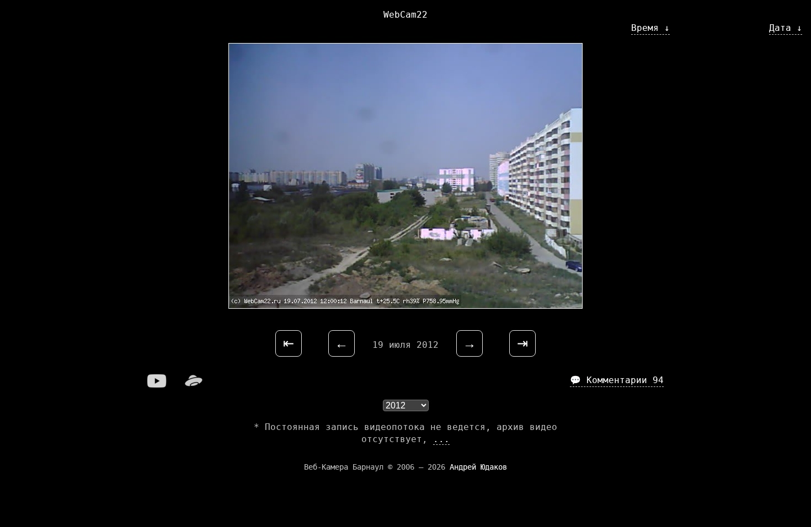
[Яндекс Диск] (193, 384)
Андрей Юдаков (478, 467)
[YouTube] (157, 384)
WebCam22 (405, 14)
